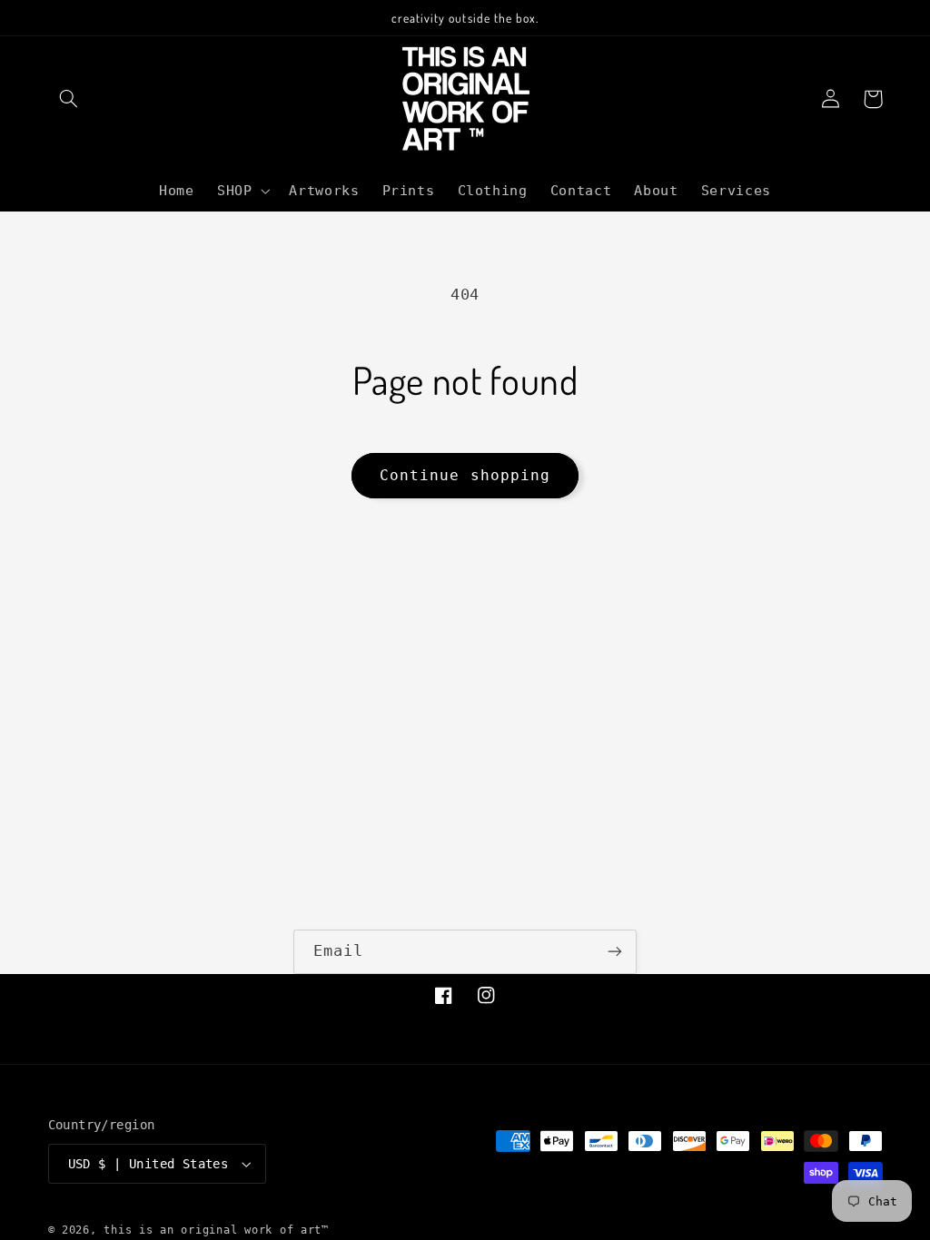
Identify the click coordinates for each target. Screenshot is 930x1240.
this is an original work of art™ (216, 1230)
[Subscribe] (615, 952)
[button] (69, 99)
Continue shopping (465, 475)
